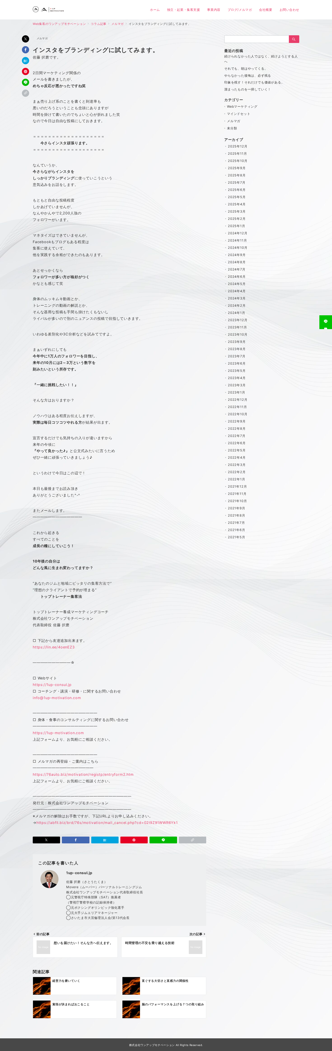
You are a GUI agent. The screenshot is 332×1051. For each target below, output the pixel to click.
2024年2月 (237, 305)
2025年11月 (237, 153)
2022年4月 (237, 457)
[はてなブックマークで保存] (25, 60)
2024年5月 (237, 284)
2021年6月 (236, 530)
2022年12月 (237, 399)
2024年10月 (237, 247)
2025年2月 (237, 219)
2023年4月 (237, 378)
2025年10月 (237, 161)
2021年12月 (237, 486)
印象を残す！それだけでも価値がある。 (254, 82)
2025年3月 (237, 211)
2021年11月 (237, 494)
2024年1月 (236, 313)
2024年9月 (237, 255)
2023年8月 (237, 349)
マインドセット (238, 114)
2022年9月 (237, 421)
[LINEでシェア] (25, 82)
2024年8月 (237, 262)
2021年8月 (236, 515)
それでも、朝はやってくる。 (246, 68)
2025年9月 (237, 168)
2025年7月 (236, 182)
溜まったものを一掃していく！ (247, 89)
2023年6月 (237, 363)
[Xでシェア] (25, 39)
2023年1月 (236, 392)
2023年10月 (237, 334)
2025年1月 (236, 226)
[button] (25, 93)
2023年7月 (236, 356)
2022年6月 (237, 443)
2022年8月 (237, 428)
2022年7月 (236, 436)
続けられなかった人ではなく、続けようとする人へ (261, 58)
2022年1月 (236, 479)
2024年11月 (237, 240)
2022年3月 (237, 465)
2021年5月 (236, 537)
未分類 (232, 128)
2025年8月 (237, 175)
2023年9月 (237, 342)
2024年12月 (237, 233)
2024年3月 (237, 298)
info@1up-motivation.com (57, 697)
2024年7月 (236, 269)
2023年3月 (237, 385)
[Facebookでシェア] (25, 49)
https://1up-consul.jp (52, 684)
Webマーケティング (242, 106)
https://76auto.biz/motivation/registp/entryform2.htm (83, 774)
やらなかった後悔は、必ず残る (247, 75)
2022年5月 (237, 450)
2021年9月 (236, 508)
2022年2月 (237, 472)
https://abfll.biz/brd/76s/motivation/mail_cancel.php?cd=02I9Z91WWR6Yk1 (107, 822)
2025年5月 (237, 197)
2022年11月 (237, 407)
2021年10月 (237, 501)
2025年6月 (237, 190)
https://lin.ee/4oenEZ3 (54, 647)
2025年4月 (237, 204)
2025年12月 (237, 146)
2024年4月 (237, 291)
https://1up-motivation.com (58, 733)
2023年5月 (237, 370)
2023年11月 (237, 327)
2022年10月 (237, 414)
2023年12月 (237, 320)
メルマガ (42, 38)
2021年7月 (236, 522)
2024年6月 (237, 276)
